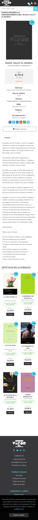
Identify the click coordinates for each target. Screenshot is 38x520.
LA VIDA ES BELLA (10, 297)
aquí (23, 506)
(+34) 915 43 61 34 (19, 459)
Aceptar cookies (18, 515)
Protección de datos (19, 481)
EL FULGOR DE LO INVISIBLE (10, 396)
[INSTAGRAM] (24, 450)
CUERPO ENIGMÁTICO (27, 396)
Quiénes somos (19, 494)
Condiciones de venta (19, 478)
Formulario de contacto (19, 465)
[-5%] (10, 283)
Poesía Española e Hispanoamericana (11, 14)
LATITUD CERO (10, 346)
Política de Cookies (19, 484)
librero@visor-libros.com (19, 462)
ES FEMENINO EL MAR (28, 347)
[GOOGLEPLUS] (20, 450)
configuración (19, 509)
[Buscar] (35, 8)
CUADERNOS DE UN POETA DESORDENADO (28, 297)
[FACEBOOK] (14, 450)
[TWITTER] (17, 450)
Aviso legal (19, 475)
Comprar (10, 314)
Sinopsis (7, 138)
